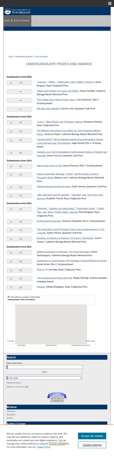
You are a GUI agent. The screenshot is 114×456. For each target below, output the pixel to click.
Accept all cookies (92, 435)
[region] (57, 440)
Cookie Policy (43, 447)
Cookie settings (57, 444)
